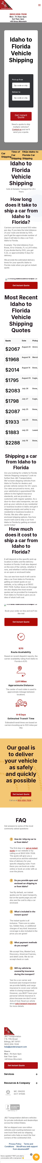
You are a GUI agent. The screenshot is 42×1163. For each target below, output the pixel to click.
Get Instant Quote (21, 116)
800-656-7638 (24, 800)
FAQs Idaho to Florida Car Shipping (30, 155)
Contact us (16, 129)
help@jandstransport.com (15, 1047)
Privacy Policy (15, 1144)
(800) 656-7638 (18, 14)
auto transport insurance (25, 1003)
